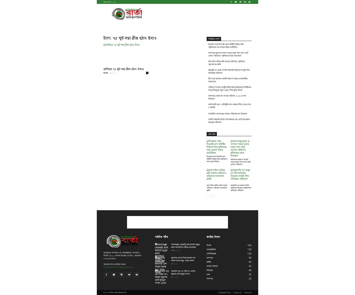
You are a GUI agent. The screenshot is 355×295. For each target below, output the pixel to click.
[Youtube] (249, 2)
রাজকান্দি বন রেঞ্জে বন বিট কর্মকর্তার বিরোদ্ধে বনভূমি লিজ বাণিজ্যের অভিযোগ (229, 71)
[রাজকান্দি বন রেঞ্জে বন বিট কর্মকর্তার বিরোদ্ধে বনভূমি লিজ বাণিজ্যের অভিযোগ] (241, 176)
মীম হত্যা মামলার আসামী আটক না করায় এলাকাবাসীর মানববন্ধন (227, 80)
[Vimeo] (240, 2)
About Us (248, 292)
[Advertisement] (201, 14)
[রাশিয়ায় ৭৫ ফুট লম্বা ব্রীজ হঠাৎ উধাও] (125, 55)
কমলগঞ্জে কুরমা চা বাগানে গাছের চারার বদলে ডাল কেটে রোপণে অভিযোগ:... (241, 162)
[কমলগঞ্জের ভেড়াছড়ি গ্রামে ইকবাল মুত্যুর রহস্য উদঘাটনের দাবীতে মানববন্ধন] (162, 253)
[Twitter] (236, 2)
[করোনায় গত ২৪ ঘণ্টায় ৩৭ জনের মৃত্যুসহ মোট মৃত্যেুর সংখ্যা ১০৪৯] (162, 277)
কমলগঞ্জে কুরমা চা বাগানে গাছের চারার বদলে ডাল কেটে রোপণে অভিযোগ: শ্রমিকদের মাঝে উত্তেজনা (228, 54)
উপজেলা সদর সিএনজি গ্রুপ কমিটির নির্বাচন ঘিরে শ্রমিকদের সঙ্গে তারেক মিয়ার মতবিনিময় (226, 45)
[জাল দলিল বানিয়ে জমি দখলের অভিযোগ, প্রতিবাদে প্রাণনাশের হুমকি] (217, 176)
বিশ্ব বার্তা (105, 73)
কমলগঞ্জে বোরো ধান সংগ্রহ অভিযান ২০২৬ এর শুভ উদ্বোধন (227, 97)
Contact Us (237, 292)
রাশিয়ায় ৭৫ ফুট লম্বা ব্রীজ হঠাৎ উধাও (123, 69)
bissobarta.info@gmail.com (118, 267)
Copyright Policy (224, 292)
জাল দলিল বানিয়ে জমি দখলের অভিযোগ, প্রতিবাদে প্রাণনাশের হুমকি (226, 63)
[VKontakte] (245, 2)
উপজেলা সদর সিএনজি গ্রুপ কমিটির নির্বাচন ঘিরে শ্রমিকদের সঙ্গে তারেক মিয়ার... (217, 159)
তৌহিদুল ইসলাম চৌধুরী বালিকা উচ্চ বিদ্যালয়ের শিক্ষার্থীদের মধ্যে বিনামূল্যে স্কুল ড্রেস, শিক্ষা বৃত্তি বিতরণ (229, 88)
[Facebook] (231, 2)
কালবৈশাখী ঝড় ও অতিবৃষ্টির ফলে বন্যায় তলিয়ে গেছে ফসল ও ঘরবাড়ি (229, 106)
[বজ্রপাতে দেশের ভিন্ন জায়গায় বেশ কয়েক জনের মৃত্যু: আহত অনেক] (162, 265)
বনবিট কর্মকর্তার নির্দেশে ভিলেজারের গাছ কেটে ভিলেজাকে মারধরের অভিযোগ (229, 121)
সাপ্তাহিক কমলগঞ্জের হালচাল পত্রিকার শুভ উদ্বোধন (227, 113)
